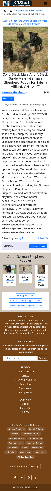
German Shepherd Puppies (29, 11)
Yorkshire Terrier (34, 443)
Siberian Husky (15, 443)
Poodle (15, 433)
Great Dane (25, 452)
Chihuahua (11, 452)
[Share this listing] (33, 87)
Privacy (25, 375)
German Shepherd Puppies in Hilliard (25, 305)
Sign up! (35, 466)
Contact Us (25, 408)
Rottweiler (13, 447)
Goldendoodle (35, 438)
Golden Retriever (16, 438)
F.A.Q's (25, 412)
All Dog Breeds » (25, 457)
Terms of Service (25, 371)
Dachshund (37, 447)
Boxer (25, 447)
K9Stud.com (32, 487)
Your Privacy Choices (25, 379)
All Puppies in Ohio (25, 295)
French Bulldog (36, 429)
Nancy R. (19, 238)
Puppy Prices (25, 392)
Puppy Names (25, 388)
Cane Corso (40, 452)
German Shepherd (13, 92)
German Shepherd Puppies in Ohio (25, 300)
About (25, 403)
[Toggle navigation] (45, 3)
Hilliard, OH (43, 238)
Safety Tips (25, 384)
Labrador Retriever (31, 433)
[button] (38, 86)
